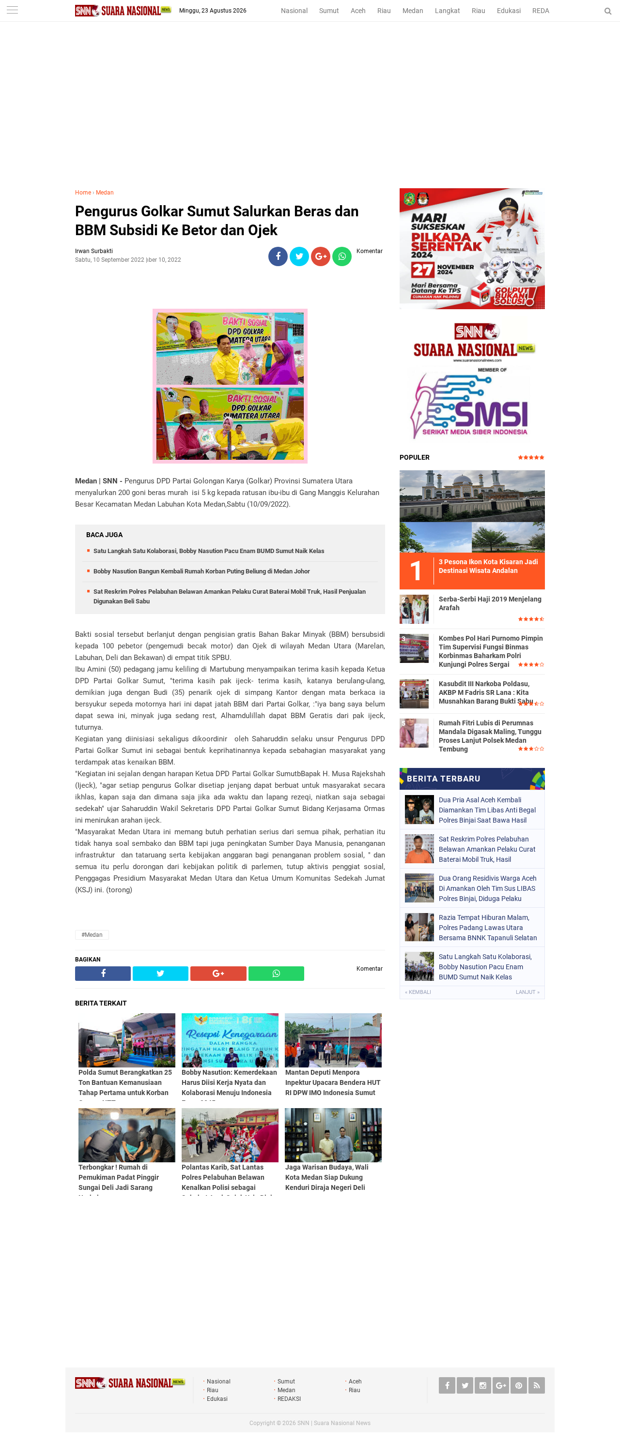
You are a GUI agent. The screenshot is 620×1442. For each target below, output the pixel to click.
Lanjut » (528, 992)
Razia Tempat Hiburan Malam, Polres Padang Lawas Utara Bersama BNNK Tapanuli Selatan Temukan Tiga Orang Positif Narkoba (488, 928)
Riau (384, 11)
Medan (413, 11)
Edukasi (509, 11)
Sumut (329, 11)
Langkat (447, 11)
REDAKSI (545, 11)
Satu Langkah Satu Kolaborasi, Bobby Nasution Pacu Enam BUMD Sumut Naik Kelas (209, 551)
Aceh (358, 11)
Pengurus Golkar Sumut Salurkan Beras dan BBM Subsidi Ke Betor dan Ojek (217, 221)
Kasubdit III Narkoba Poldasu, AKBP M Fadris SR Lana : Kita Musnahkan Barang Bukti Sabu (486, 692)
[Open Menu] (12, 11)
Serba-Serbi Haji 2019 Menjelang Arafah (490, 603)
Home (83, 192)
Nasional (294, 11)
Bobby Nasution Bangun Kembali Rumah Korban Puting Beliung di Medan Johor (201, 571)
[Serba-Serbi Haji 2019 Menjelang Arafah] (414, 608)
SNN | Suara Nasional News (334, 1423)
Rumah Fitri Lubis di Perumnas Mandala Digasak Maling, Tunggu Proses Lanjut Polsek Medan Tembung (490, 736)
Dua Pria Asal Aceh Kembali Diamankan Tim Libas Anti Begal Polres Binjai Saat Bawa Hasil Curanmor (487, 810)
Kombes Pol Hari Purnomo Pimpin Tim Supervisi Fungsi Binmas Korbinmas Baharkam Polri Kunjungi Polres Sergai (491, 651)
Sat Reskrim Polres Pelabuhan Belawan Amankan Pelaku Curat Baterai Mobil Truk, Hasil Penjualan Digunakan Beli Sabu (487, 849)
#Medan (92, 934)
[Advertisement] (310, 115)
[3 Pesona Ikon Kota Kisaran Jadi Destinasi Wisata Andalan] (472, 510)
